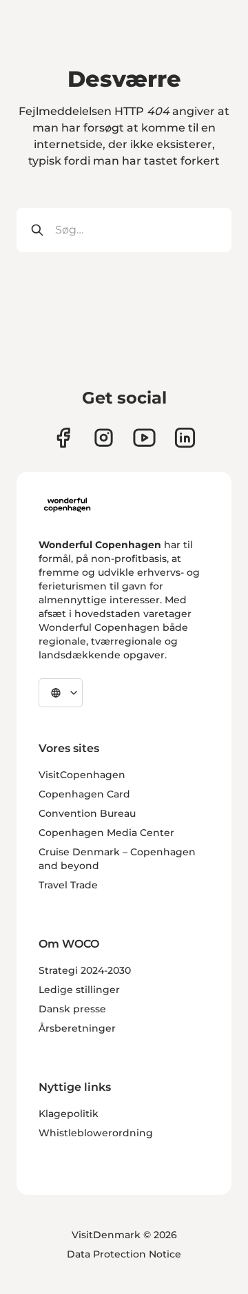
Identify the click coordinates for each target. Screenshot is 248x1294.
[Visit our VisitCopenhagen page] (63, 438)
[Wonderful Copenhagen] (67, 505)
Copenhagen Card (84, 794)
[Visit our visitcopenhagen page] (104, 438)
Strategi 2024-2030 (85, 970)
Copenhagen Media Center (106, 832)
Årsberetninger (77, 1028)
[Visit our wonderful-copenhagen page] (185, 438)
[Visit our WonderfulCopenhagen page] (144, 438)
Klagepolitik (69, 1113)
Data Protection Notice (124, 1254)
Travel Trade (68, 885)
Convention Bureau (87, 813)
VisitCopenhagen (82, 775)
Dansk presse (72, 1009)
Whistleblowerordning (96, 1133)
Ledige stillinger (79, 989)
